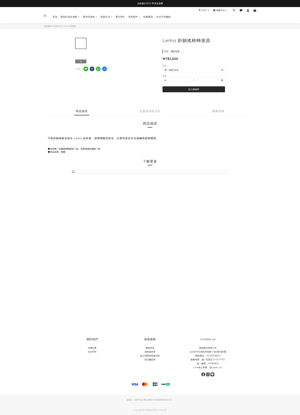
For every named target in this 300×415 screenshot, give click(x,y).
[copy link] (104, 69)
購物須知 (150, 347)
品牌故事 (92, 347)
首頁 (54, 16)
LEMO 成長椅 (69, 26)
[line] (85, 69)
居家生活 (105, 16)
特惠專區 (148, 16)
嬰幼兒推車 (89, 16)
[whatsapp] (98, 69)
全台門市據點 (163, 16)
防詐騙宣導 (150, 359)
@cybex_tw (215, 367)
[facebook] (92, 69)
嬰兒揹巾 (120, 16)
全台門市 (92, 351)
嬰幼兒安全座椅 (69, 16)
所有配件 (133, 16)
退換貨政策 (150, 351)
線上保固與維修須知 (150, 355)
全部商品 (48, 26)
